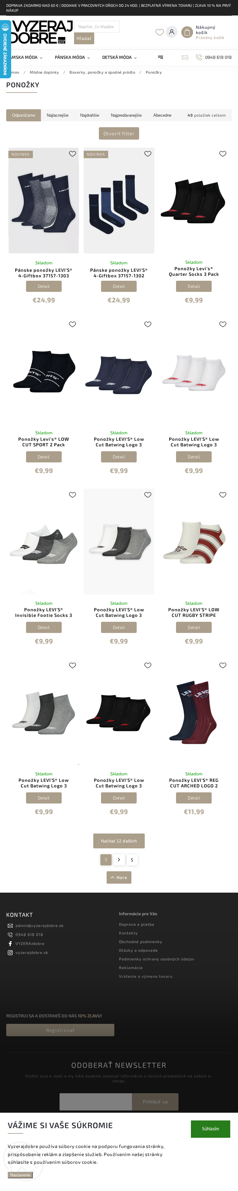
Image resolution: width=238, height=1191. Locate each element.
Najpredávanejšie (126, 115)
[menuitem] (27, 57)
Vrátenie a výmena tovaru (146, 976)
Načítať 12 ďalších (119, 840)
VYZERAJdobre (30, 943)
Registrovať (60, 1030)
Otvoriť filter (119, 133)
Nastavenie (20, 1175)
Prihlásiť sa (155, 1101)
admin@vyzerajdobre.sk (39, 925)
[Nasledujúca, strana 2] (119, 859)
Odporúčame (23, 115)
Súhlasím (210, 1129)
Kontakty (128, 932)
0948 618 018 (29, 934)
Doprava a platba (136, 924)
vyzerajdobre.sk (31, 952)
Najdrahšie (89, 115)
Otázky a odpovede (138, 950)
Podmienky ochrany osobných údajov (157, 958)
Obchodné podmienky (140, 941)
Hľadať (84, 38)
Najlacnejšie (57, 115)
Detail (44, 286)
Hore (122, 877)
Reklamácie (131, 967)
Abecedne (162, 115)
